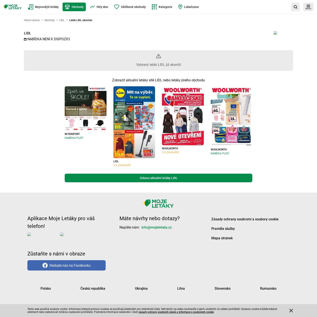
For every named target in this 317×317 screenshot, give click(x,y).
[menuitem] (43, 7)
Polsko (46, 288)
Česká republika (92, 288)
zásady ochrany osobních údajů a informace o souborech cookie (176, 312)
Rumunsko (268, 288)
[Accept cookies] (291, 310)
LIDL (27, 33)
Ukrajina (141, 288)
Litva (181, 288)
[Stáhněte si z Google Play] (77, 238)
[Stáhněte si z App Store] (42, 238)
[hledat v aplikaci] (295, 7)
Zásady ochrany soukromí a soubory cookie (245, 219)
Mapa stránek (222, 238)
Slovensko (223, 288)
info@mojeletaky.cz (156, 227)
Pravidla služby (223, 229)
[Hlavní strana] (12, 7)
